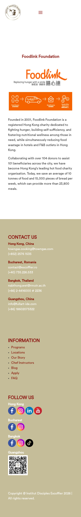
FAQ (14, 378)
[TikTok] (29, 442)
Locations (18, 352)
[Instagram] (21, 410)
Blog (14, 368)
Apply (15, 373)
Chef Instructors (22, 362)
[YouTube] (38, 410)
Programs (18, 347)
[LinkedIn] (29, 410)
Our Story (18, 357)
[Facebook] (12, 410)
